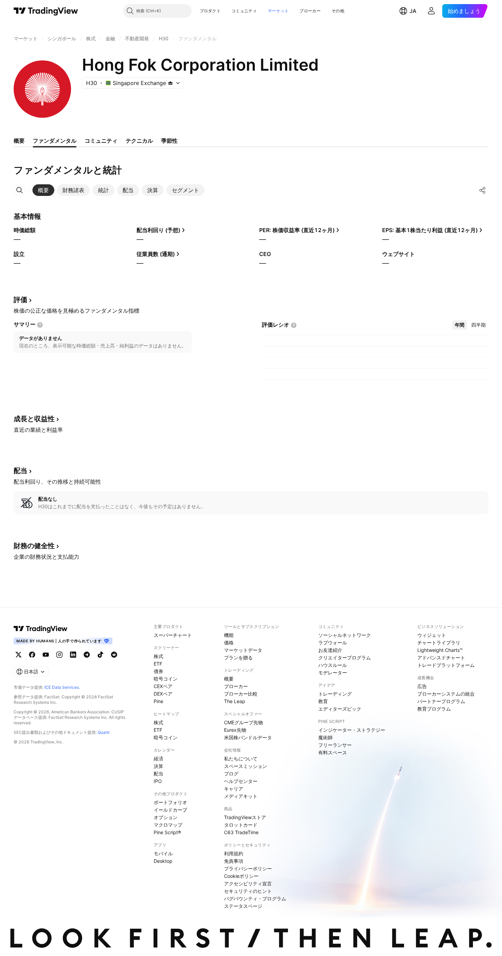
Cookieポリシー (241, 876)
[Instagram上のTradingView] (59, 654)
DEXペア (163, 694)
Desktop (163, 861)
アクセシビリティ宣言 (248, 883)
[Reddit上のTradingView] (114, 654)
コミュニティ (244, 10)
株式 (158, 656)
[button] (226, 11)
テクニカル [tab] (139, 140)
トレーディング (335, 694)
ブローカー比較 (240, 694)
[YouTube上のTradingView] (46, 654)
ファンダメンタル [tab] (54, 140)
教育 (323, 701)
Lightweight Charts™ (440, 650)
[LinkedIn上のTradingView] (73, 654)
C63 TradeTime (241, 832)
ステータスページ (243, 906)
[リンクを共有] (482, 190)
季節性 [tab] (169, 140)
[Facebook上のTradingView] (32, 654)
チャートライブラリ (438, 642)
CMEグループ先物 (243, 722)
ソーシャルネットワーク (344, 635)
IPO (158, 781)
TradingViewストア (245, 817)
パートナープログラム (441, 701)
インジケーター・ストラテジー (351, 730)
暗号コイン (166, 679)
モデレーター (332, 672)
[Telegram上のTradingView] (87, 654)
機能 (229, 635)
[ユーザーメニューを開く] (431, 11)
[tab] (43, 190)
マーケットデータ (243, 650)
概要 (229, 679)
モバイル (163, 853)
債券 (158, 671)
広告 (422, 686)
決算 (158, 766)
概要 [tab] (19, 140)
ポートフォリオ (170, 802)
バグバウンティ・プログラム (255, 898)
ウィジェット (431, 635)
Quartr (104, 732)
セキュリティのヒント (248, 891)
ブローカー (310, 10)
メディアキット (240, 796)
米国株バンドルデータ (248, 737)
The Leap (234, 701)
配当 (158, 773)
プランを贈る (238, 657)
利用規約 (233, 853)
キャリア (233, 788)
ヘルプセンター (240, 781)
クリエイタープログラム (344, 657)
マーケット (278, 10)
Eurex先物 (235, 730)
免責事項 (233, 861)
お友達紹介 (330, 650)
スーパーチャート (173, 635)
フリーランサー (335, 745)
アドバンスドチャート (441, 657)
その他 (338, 10)
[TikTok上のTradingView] (100, 654)
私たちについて (240, 758)
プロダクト (210, 10)
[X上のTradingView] (18, 654)
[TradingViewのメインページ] (46, 11)
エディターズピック (339, 709)
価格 (229, 642)
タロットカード (240, 825)
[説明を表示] (40, 325)
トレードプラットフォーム (446, 665)
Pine (158, 701)
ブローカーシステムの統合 (446, 694)
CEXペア (163, 686)
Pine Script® (167, 832)
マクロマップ (168, 825)
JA (412, 11)
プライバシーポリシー (248, 868)
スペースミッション (245, 766)
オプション (166, 817)
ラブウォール (332, 642)
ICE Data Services (61, 687)
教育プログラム (434, 709)
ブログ (231, 773)
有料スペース (332, 752)
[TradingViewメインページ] (41, 628)
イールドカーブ (170, 810)
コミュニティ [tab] (101, 140)
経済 (158, 758)
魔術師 (325, 737)
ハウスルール (332, 665)
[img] (170, 83)
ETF (158, 664)
